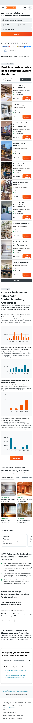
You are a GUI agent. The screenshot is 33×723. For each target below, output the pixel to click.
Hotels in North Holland (22, 691)
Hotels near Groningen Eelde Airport (14, 677)
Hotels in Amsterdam (15, 693)
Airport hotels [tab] (8, 660)
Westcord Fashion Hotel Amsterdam (20, 183)
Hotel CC (16, 104)
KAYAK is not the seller (9, 712)
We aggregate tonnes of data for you (13, 715)
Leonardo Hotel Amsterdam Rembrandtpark (21, 204)
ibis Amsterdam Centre (20, 164)
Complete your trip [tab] (19, 660)
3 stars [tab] (17, 477)
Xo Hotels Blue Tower (19, 86)
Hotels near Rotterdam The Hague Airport (15, 675)
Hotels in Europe (22, 690)
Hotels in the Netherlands (9, 691)
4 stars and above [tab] (7, 477)
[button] (3, 7)
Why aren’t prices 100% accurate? (13, 718)
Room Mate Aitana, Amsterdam (19, 144)
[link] (16, 458)
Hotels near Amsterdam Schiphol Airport (15, 670)
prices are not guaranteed (8, 707)
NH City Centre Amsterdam (21, 223)
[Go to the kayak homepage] (11, 7)
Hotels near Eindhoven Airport (12, 673)
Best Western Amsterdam (21, 262)
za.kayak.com (8, 690)
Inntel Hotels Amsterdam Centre (21, 124)
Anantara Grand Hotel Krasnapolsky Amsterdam (21, 243)
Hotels (14, 690)
